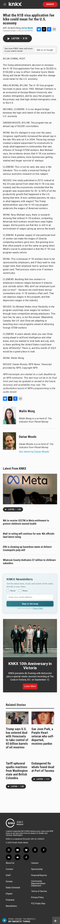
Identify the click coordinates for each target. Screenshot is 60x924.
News (25, 590)
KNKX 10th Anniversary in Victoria (30, 665)
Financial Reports (39, 875)
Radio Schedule (13, 888)
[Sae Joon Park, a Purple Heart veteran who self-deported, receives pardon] (42, 718)
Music (13, 590)
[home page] (15, 5)
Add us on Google (45, 50)
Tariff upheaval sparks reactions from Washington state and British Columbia (17, 771)
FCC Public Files (38, 903)
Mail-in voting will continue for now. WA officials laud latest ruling (28, 535)
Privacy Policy (38, 608)
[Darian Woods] (9, 441)
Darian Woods (27, 28)
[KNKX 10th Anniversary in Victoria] (30, 638)
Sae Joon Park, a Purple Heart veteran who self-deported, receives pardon (42, 736)
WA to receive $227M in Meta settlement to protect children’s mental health (26, 522)
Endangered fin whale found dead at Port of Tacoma (42, 767)
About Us (10, 863)
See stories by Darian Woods (34, 451)
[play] (4, 920)
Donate (50, 4)
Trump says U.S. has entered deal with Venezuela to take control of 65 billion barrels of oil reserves (17, 738)
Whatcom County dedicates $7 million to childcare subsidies (29, 561)
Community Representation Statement (38, 883)
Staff (8, 875)
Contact (9, 869)
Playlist (9, 894)
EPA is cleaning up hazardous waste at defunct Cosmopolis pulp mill (27, 548)
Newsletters (11, 906)
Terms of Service (39, 891)
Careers (34, 863)
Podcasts (10, 900)
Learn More (30, 686)
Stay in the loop (30, 603)
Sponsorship (37, 869)
